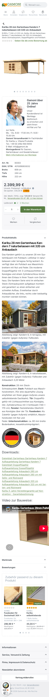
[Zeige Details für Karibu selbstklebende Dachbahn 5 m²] (36, 596)
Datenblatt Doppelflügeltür (15, 465)
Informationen (9, 647)
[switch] (5, 693)
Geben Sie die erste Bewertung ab (31, 40)
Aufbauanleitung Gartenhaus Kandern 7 (21, 461)
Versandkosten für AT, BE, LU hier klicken (25, 198)
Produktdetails (9, 237)
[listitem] (24, 66)
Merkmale (7, 560)
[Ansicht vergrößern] (24, 66)
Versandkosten (33, 685)
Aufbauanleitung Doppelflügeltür (18, 468)
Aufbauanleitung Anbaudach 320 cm (20, 481)
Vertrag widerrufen (24, 677)
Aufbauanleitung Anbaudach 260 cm (20, 471)
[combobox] (35, 5)
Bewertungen (8, 567)
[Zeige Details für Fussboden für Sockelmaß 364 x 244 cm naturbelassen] (13, 596)
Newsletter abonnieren (13, 669)
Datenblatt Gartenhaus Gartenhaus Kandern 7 (24, 458)
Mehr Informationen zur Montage (21, 155)
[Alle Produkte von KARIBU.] (3, 23)
